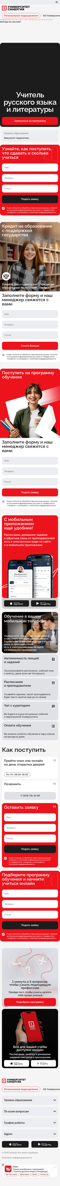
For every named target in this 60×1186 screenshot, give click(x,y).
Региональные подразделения (21, 15)
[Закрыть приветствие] (3, 1164)
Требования (24, 1175)
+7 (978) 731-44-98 (30, 795)
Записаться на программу (30, 120)
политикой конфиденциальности (43, 212)
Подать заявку (30, 199)
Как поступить (11, 1175)
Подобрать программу (30, 1002)
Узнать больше (30, 345)
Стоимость (44, 1175)
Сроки (34, 1175)
